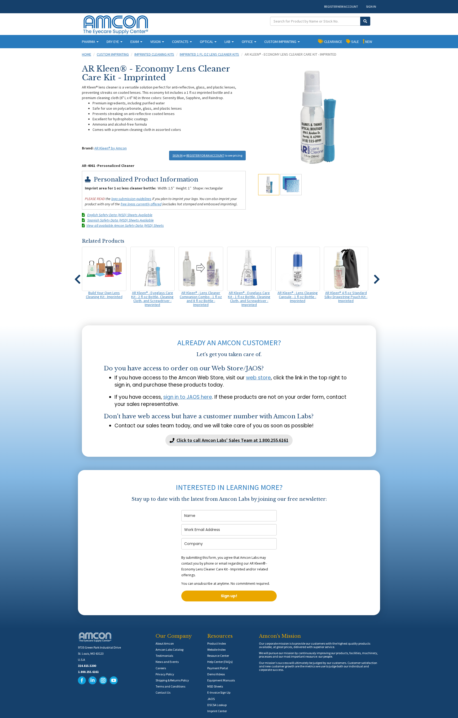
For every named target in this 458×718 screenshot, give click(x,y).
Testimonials (164, 656)
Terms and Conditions (170, 686)
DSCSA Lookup (217, 705)
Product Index (216, 643)
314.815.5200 (87, 666)
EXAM (135, 41)
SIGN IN (371, 6)
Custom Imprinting (113, 54)
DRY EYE (113, 41)
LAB (227, 41)
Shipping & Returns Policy (172, 680)
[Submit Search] (365, 21)
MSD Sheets (215, 686)
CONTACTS (180, 41)
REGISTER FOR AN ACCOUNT (205, 155)
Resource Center (218, 656)
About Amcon (165, 643)
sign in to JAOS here (187, 397)
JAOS (211, 699)
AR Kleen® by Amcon (110, 148)
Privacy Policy (165, 674)
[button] (77, 277)
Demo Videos (216, 674)
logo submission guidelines (131, 198)
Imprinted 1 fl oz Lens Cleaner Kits (209, 54)
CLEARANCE (332, 41)
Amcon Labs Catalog (169, 649)
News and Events (167, 662)
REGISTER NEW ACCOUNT (341, 6)
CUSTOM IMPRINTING (280, 41)
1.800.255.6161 (88, 672)
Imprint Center (217, 711)
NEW (368, 41)
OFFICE (248, 41)
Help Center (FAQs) (220, 662)
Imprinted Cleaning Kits (154, 54)
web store (258, 377)
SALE (354, 41)
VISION (155, 41)
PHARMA (89, 41)
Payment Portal (217, 668)
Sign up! (229, 596)
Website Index (216, 649)
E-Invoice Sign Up (218, 692)
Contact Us (163, 692)
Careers (161, 668)
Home (86, 54)
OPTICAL (207, 41)
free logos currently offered (141, 204)
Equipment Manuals (221, 680)
